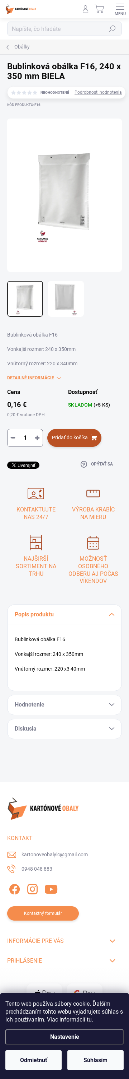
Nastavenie (64, 1036)
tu (89, 1019)
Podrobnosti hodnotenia (98, 92)
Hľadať (112, 28)
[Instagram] (31, 887)
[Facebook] (13, 887)
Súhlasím (95, 1060)
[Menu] (120, 9)
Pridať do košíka (70, 437)
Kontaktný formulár (43, 913)
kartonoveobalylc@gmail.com (55, 854)
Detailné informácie (30, 377)
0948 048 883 (37, 869)
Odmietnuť (33, 1060)
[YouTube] (51, 887)
